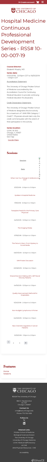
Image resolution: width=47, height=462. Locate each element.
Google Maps (13, 140)
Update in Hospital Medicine (25, 195)
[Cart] (37, 3)
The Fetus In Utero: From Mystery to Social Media (25, 244)
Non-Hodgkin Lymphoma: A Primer (25, 310)
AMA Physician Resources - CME (24, 448)
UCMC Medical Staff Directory (24, 443)
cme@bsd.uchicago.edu (24, 411)
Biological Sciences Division (24, 435)
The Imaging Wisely (25, 228)
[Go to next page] (25, 343)
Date (23, 169)
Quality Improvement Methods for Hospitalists (24, 294)
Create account (27, 2)
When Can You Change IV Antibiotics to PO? (25, 179)
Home (6, 371)
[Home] (23, 9)
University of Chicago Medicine (24, 440)
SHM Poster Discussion (25, 260)
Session (23, 160)
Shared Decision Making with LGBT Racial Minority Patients (25, 277)
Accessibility (24, 452)
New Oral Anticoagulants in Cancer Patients (25, 326)
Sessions (7, 374)
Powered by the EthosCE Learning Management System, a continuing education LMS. (38, 460)
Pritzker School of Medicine (24, 432)
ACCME (24, 445)
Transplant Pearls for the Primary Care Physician (25, 211)
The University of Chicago (26, 396)
